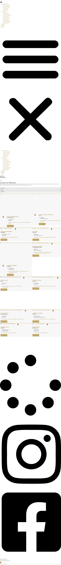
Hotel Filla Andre (4, 280)
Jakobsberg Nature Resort (13, 216)
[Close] (0, 562)
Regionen (3, 25)
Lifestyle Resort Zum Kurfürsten (46, 214)
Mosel (58, 220)
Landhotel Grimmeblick (37, 313)
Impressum (5, 556)
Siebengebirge (12, 237)
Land (55, 220)
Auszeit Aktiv (5, 12)
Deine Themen (4, 11)
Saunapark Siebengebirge (6, 231)
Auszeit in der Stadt (6, 18)
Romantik (22, 222)
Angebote (3, 26)
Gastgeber (3, 170)
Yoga (55, 237)
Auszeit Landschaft (5, 3)
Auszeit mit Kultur (6, 16)
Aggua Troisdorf (35, 327)
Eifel (11, 271)
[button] (30, 89)
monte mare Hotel (4, 313)
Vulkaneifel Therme (5, 327)
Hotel (19, 222)
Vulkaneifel (10, 272)
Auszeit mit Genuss (6, 14)
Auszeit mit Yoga (5, 169)
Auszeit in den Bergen (6, 7)
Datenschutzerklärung (10, 556)
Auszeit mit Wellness (6, 21)
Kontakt (1, 556)
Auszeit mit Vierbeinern (7, 20)
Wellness (10, 223)
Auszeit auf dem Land (6, 151)
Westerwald (52, 237)
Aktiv (9, 222)
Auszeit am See (5, 9)
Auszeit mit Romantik (6, 17)
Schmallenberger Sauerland (38, 253)
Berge (3, 237)
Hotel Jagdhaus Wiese (37, 246)
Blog (2, 27)
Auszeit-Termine (5, 19)
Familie (13, 271)
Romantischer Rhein (27, 222)
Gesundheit (50, 220)
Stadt (43, 332)
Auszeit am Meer (6, 10)
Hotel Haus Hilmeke (36, 280)
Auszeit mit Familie (6, 13)
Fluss (11, 222)
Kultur (46, 319)
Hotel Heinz (35, 231)
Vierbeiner (44, 253)
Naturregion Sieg (39, 332)
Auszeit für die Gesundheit (7, 15)
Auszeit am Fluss (5, 8)
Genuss (17, 222)
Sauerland (50, 252)
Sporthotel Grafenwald (12, 265)
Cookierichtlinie (17, 556)
